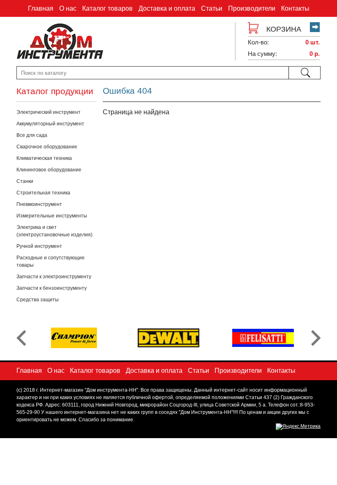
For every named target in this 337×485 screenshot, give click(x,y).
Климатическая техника (44, 158)
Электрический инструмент (48, 112)
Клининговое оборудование (48, 170)
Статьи (211, 8)
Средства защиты (37, 300)
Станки (24, 181)
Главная (40, 8)
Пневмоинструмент (39, 204)
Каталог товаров (107, 8)
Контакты (295, 8)
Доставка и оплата (166, 8)
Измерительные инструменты (51, 216)
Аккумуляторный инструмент (50, 124)
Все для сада (31, 135)
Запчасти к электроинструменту (53, 276)
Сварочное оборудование (46, 147)
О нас (67, 8)
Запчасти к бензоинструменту (51, 288)
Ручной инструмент (39, 246)
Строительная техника (43, 193)
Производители (251, 8)
